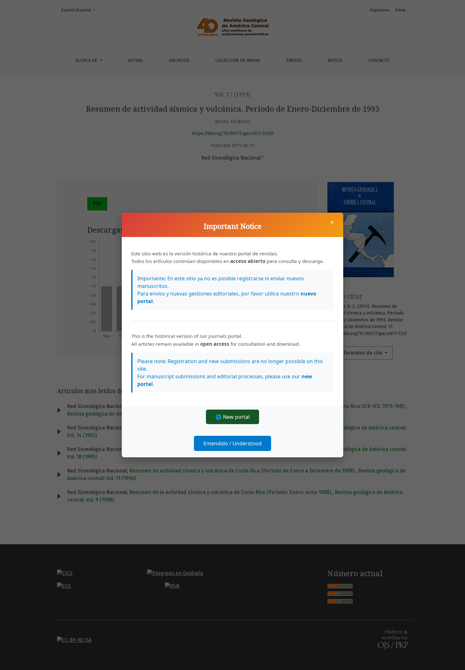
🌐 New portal (232, 416)
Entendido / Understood (232, 443)
